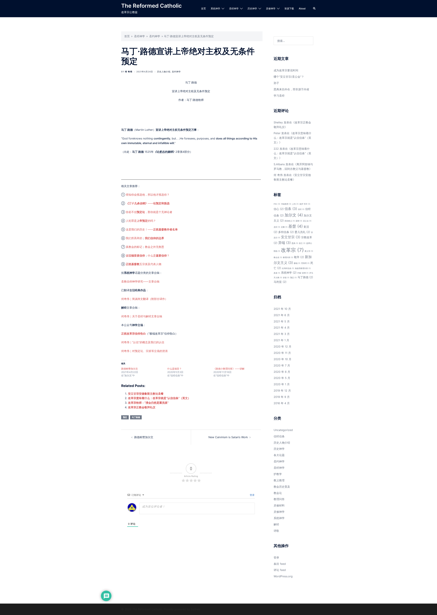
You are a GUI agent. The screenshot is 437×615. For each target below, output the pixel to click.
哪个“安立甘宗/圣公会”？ (289, 76)
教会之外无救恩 (154, 247)
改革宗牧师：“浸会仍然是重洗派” (148, 402)
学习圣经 (279, 95)
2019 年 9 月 (282, 397)
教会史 (278, 257)
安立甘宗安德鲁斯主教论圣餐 (146, 393)
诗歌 (276, 530)
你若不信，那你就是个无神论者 (149, 212)
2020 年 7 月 (282, 365)
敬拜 (299, 257)
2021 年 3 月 (282, 334)
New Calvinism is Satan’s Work (228, 437)
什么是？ (159, 255)
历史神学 (252, 8)
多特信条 (286, 232)
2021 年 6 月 (282, 315)
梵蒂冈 (305, 263)
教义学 (309, 251)
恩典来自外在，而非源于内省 (291, 89)
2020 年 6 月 (282, 371)
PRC (277, 204)
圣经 (277, 227)
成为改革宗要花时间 (286, 70)
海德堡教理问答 (303, 268)
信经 (301, 209)
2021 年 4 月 (282, 327)
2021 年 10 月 (282, 308)
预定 (125, 417)
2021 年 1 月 (281, 340)
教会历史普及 (282, 486)
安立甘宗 (290, 237)
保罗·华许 (304, 204)
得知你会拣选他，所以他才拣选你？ (148, 194)
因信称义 (290, 221)
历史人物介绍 (163, 71)
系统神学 (215, 8)
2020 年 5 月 (282, 378)
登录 (252, 494)
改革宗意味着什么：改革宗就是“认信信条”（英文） (159, 398)
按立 (302, 243)
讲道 (286, 278)
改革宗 (292, 250)
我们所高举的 (134, 238)
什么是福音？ (174, 368)
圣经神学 (234, 8)
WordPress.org (283, 576)
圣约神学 (154, 36)
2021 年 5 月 (282, 321)
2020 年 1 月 (282, 384)
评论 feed (280, 570)
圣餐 (284, 227)
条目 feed (280, 563)
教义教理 (279, 480)
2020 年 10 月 (282, 359)
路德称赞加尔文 (129, 368)
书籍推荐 (286, 204)
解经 (276, 524)
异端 (284, 243)
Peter (277, 133)
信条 (291, 209)
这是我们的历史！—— (152, 229)
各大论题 (279, 455)
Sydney (195, 609)
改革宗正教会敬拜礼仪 (141, 407)
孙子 (276, 83)
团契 (299, 221)
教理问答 (288, 257)
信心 (279, 209)
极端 (297, 263)
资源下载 (289, 8)
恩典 (295, 243)
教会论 (278, 493)
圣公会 (307, 221)
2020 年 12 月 (282, 346)
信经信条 (279, 436)
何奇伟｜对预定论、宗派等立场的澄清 (144, 351)
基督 (295, 226)
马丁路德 (136, 417)
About (302, 8)
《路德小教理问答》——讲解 (228, 368)
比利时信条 (288, 268)
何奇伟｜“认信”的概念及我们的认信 (142, 342)
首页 (203, 8)
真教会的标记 (134, 247)
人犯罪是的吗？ (141, 220)
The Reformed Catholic (151, 5)
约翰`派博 (302, 273)
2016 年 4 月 (282, 403)
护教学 (278, 474)
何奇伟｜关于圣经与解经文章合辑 (141, 316)
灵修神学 (271, 8)
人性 (295, 204)
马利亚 (280, 282)
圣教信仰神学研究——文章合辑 (140, 281)
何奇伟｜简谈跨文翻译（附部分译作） (144, 299)
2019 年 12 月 (282, 390)
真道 (277, 273)
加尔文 (294, 215)
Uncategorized (283, 430)
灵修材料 (279, 505)
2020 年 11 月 (282, 353)
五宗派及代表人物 (143, 264)
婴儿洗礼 (302, 232)
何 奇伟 (128, 71)
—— (148, 203)
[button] (314, 8)
